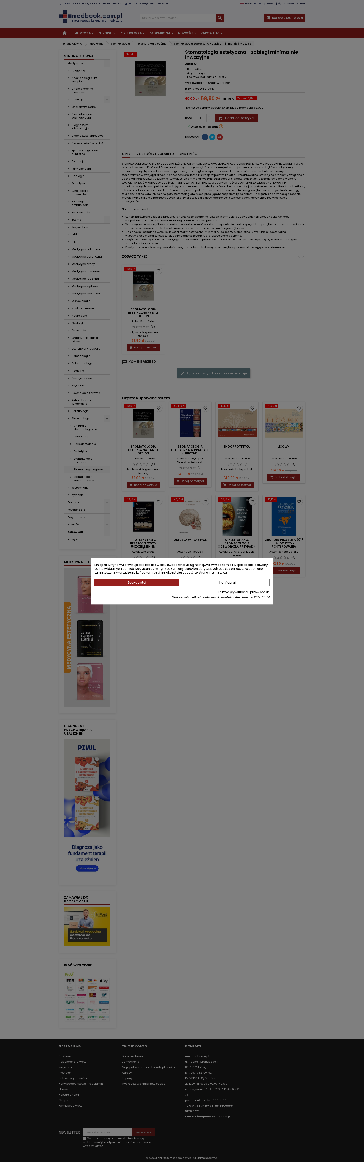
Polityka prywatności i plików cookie (244, 592)
